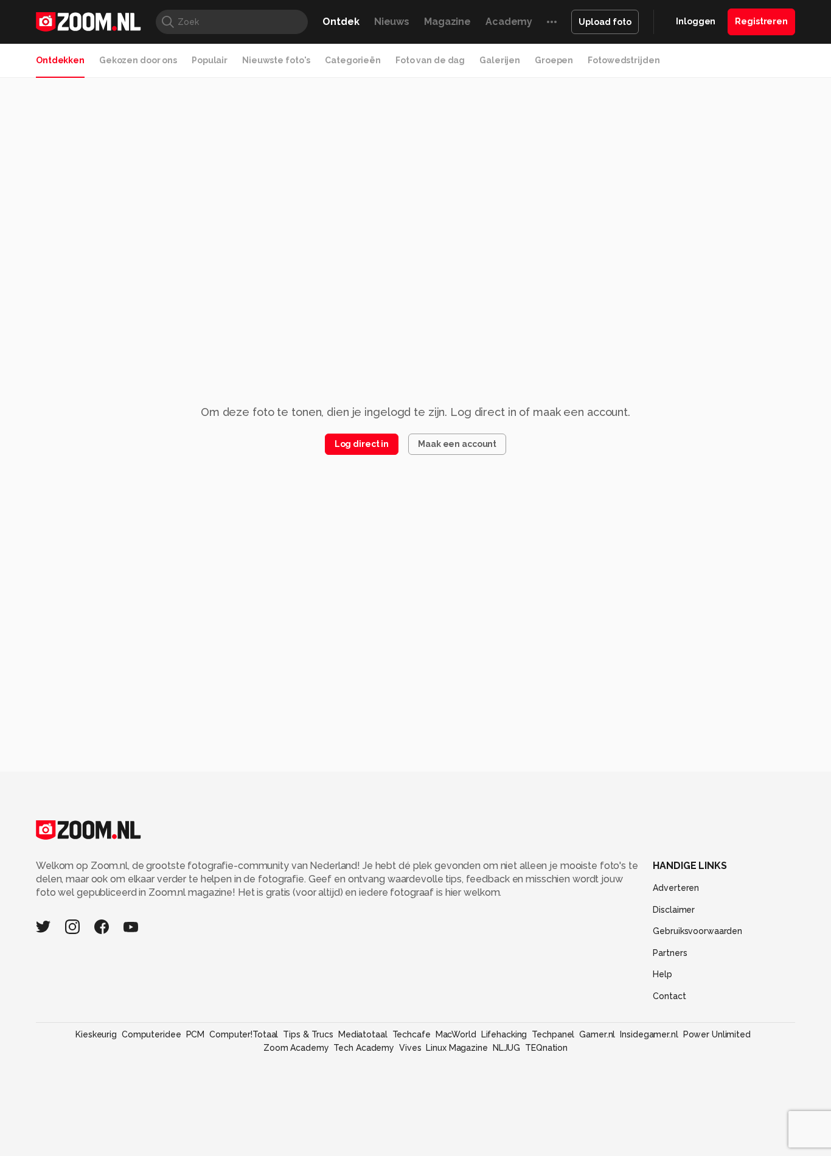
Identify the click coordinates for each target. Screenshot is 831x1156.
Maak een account (457, 444)
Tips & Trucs (308, 1034)
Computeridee (151, 1034)
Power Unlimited (717, 1034)
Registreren (761, 21)
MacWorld (456, 1034)
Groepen (554, 60)
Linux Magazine (456, 1048)
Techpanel (553, 1034)
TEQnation (546, 1048)
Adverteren (676, 888)
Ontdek (340, 21)
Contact (669, 996)
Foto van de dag (430, 60)
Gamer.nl (597, 1034)
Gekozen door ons (138, 60)
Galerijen (499, 60)
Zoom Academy (296, 1048)
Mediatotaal (363, 1034)
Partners (670, 953)
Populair (210, 60)
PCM (195, 1034)
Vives (410, 1048)
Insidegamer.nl (649, 1034)
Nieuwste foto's (276, 60)
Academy (508, 21)
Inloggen (695, 21)
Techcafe (411, 1034)
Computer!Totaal (243, 1034)
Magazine (447, 21)
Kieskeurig (96, 1034)
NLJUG (506, 1048)
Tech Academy (363, 1048)
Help (662, 974)
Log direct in (362, 444)
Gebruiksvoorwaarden (697, 931)
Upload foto (605, 22)
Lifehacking (504, 1034)
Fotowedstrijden (623, 60)
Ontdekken (60, 60)
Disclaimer (674, 910)
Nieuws (391, 21)
